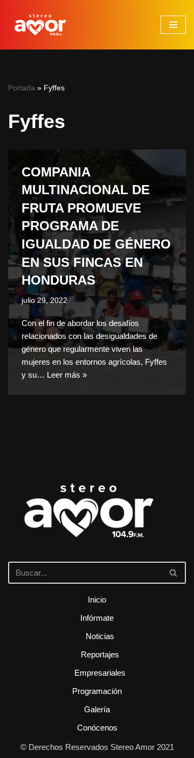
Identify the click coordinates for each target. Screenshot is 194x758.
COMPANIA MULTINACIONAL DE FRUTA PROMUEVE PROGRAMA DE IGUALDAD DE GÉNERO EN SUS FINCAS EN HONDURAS (96, 226)
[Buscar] (174, 573)
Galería (97, 709)
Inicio (97, 599)
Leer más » (67, 374)
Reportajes (100, 654)
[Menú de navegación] (173, 25)
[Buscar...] (97, 525)
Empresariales (100, 672)
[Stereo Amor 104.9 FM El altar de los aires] (40, 25)
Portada (21, 87)
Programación (97, 691)
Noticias (100, 636)
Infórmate (97, 617)
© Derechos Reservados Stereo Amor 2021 (97, 747)
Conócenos (97, 727)
